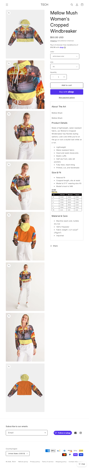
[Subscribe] (44, 432)
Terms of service (47, 461)
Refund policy (23, 461)
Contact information (76, 461)
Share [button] (55, 246)
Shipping (53, 41)
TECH (14, 461)
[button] (7, 4)
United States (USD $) (16, 453)
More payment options (67, 97)
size (51, 62)
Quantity (53, 72)
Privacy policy (35, 461)
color (52, 52)
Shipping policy (61, 461)
